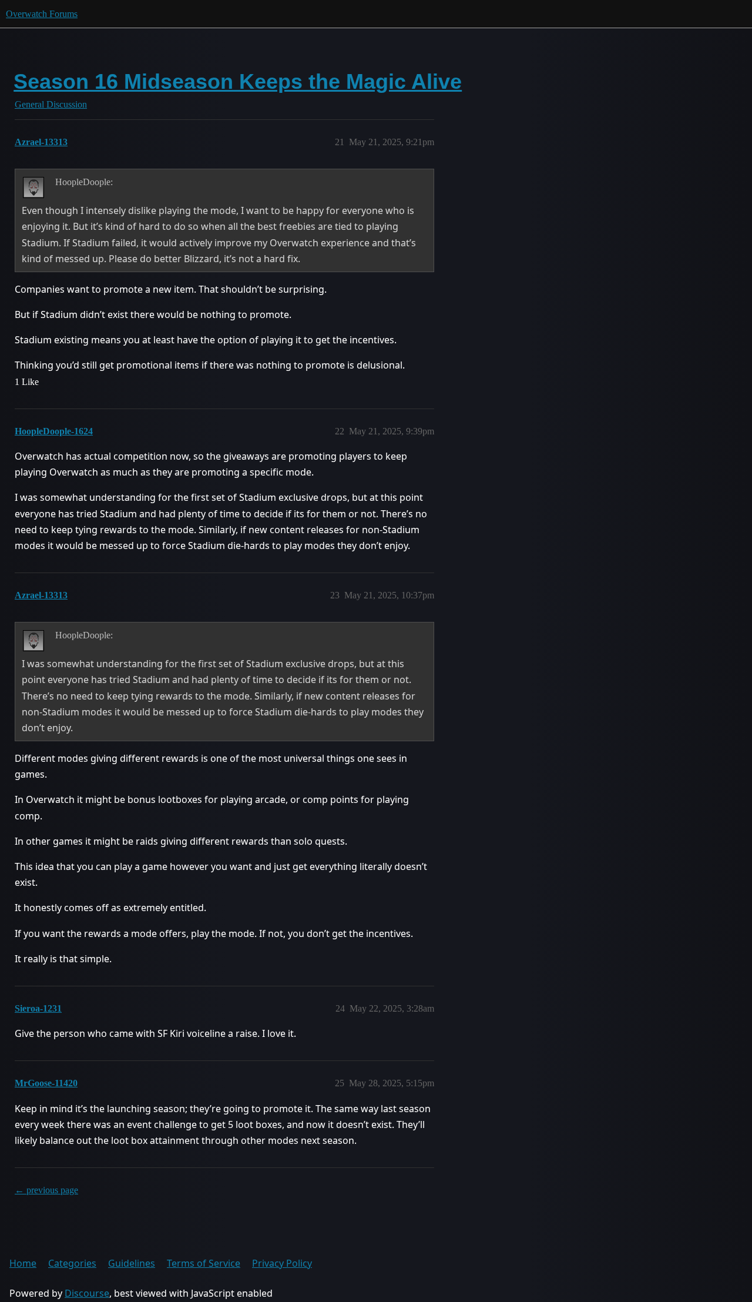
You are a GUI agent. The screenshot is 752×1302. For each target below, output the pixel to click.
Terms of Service (203, 1263)
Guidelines (131, 1263)
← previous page (46, 1190)
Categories (72, 1263)
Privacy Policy (282, 1263)
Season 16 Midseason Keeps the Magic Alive (238, 81)
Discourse (87, 1293)
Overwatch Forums (42, 14)
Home (22, 1263)
